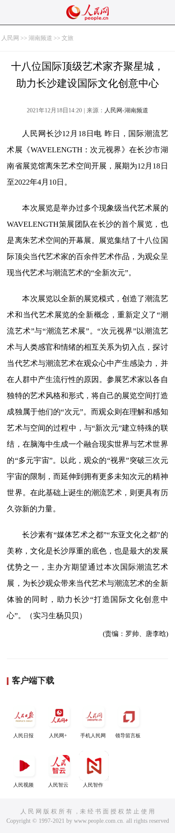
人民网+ (58, 736)
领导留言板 (128, 736)
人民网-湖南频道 (126, 110)
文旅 (67, 38)
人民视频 (23, 785)
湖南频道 (40, 38)
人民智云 (58, 785)
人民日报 (23, 736)
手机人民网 (93, 736)
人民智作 (93, 785)
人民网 (10, 38)
